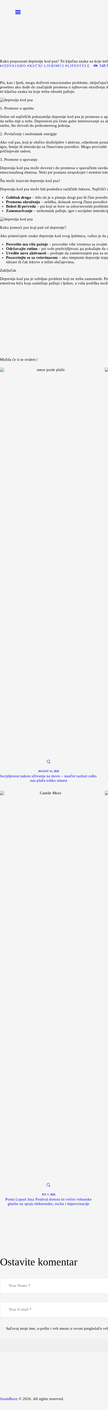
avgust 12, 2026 (48, 771)
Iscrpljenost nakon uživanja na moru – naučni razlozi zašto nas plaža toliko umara (48, 778)
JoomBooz (9, 1399)
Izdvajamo (14, 66)
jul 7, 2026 (48, 1194)
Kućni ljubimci (47, 66)
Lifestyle (79, 66)
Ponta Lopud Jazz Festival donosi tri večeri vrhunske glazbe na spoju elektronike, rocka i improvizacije (48, 1201)
